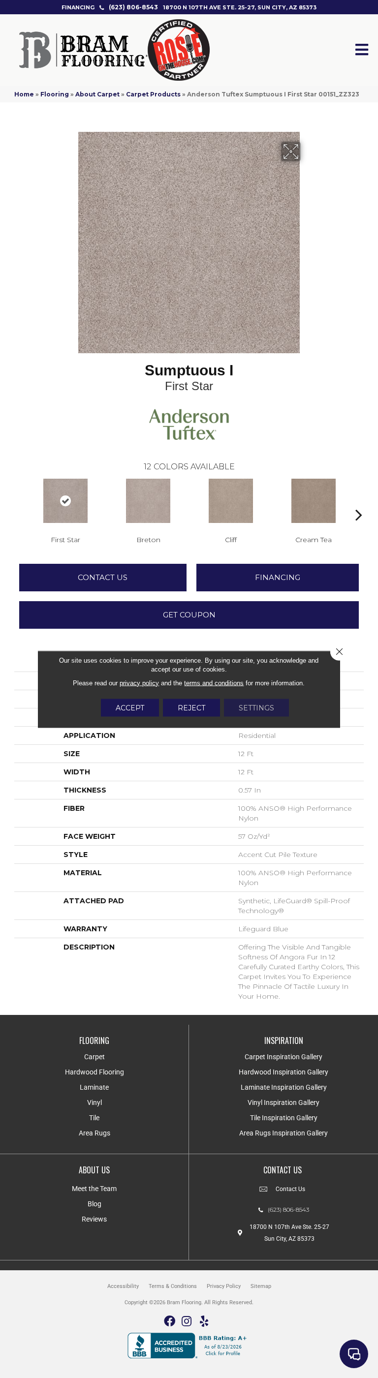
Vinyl (94, 1102)
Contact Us (102, 577)
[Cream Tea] (313, 500)
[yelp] (204, 1322)
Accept (130, 707)
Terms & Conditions (173, 1286)
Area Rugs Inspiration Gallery (283, 1133)
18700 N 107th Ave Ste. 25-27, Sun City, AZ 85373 (239, 7)
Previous (19, 500)
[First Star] (65, 500)
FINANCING (78, 7)
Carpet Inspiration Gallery (283, 1057)
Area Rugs (94, 1133)
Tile (94, 1118)
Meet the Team (94, 1189)
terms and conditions (214, 682)
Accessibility (123, 1286)
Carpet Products (153, 94)
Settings (256, 707)
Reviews (94, 1219)
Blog (94, 1204)
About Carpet (97, 94)
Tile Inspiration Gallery (283, 1118)
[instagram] (186, 1322)
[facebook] (169, 1322)
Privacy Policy (224, 1286)
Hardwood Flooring (94, 1072)
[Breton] (148, 500)
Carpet (94, 1057)
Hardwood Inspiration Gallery (283, 1072)
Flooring (54, 94)
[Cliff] (230, 500)
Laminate (94, 1087)
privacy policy (139, 682)
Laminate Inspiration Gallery (284, 1087)
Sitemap (261, 1286)
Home (24, 94)
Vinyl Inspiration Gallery (283, 1102)
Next (358, 500)
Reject (191, 707)
